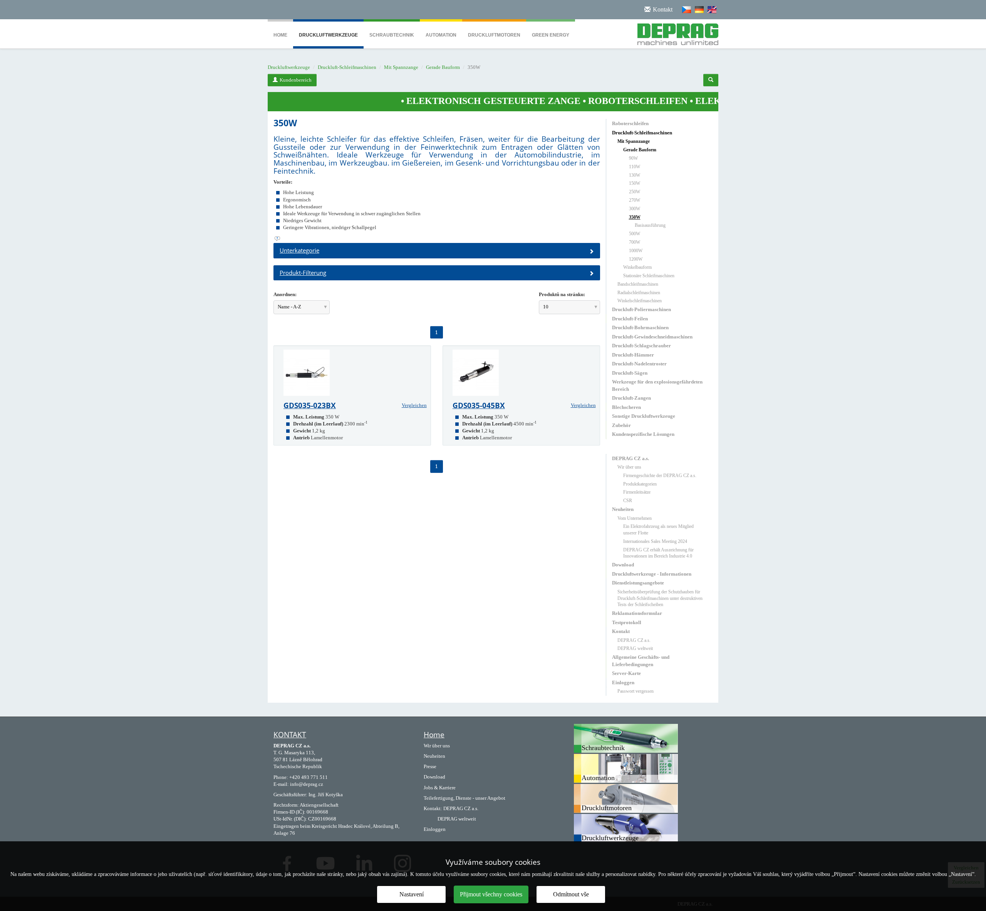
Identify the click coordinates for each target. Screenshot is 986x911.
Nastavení (411, 894)
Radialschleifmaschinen (638, 292)
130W (634, 175)
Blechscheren (626, 407)
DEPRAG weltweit (635, 648)
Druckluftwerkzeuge (328, 35)
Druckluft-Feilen (630, 319)
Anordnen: (285, 294)
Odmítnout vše (571, 894)
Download (623, 565)
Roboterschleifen (630, 123)
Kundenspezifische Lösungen (643, 434)
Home (280, 35)
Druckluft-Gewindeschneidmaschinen (652, 337)
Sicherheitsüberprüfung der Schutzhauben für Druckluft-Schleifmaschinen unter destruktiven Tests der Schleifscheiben (660, 598)
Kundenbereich (296, 80)
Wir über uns (629, 467)
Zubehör (621, 425)
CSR (627, 500)
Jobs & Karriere (440, 787)
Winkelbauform (637, 267)
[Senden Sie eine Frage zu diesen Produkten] (436, 238)
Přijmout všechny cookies (491, 894)
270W (634, 200)
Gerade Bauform (443, 67)
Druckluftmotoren (494, 35)
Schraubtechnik (391, 35)
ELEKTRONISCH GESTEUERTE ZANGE (448, 101)
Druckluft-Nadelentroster (639, 364)
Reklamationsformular (637, 613)
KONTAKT (289, 735)
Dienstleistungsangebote (638, 583)
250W (634, 191)
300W (634, 208)
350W (635, 217)
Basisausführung (650, 225)
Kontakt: (433, 808)
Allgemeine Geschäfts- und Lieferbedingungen (640, 660)
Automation (441, 35)
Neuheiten (623, 509)
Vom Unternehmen (634, 518)
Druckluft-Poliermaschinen (641, 309)
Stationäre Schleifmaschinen (648, 275)
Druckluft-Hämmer (633, 355)
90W (633, 158)
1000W (635, 250)
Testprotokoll (626, 622)
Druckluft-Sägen (629, 373)
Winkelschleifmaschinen (639, 300)
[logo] (675, 32)
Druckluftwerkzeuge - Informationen (651, 574)
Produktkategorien (640, 484)
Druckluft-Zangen (631, 398)
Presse (430, 766)
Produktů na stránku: (562, 294)
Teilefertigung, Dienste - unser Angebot (464, 798)
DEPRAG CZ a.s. (630, 458)
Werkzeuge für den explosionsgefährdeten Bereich (657, 385)
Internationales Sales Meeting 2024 (655, 541)
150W (634, 183)
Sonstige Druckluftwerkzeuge (643, 416)
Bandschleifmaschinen (637, 284)
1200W (635, 259)
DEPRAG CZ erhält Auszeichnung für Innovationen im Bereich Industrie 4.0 (658, 553)
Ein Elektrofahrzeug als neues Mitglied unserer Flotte (658, 530)
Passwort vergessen (635, 691)
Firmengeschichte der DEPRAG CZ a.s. (659, 475)
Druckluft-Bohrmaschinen (640, 327)
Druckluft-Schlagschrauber (641, 345)
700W (634, 242)
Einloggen (623, 682)
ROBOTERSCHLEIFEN (592, 101)
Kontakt (621, 631)
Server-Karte (626, 673)
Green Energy (550, 35)
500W (634, 233)
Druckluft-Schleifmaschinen (347, 67)
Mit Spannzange (401, 67)
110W (634, 166)
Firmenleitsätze (637, 492)
